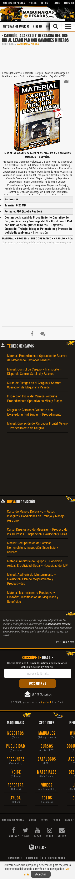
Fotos (47, 798)
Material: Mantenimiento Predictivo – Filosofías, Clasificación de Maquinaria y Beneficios (32, 597)
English (40, 847)
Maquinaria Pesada (27, 44)
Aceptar (40, 874)
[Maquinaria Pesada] (37, 13)
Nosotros (15, 733)
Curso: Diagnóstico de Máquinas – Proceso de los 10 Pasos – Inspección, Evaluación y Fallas (37, 531)
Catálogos (47, 759)
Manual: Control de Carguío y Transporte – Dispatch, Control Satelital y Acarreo (34, 371)
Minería (37, 27)
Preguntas (15, 759)
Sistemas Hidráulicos (15, 27)
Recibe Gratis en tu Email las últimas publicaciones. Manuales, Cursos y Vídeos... (37, 665)
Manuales (46, 733)
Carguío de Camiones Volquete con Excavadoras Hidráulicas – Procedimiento (34, 412)
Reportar (16, 785)
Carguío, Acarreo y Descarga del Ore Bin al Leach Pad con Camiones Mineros (35, 38)
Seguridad (45, 702)
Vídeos (46, 785)
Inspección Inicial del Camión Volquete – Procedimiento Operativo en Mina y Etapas (34, 398)
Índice (15, 772)
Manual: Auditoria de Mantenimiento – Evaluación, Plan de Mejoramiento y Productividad (31, 579)
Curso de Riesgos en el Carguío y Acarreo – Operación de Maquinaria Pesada (35, 385)
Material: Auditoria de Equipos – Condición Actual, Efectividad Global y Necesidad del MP (37, 563)
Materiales (47, 772)
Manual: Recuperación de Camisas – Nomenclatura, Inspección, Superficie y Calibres (32, 547)
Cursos (47, 746)
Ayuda (15, 798)
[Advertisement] (37, 58)
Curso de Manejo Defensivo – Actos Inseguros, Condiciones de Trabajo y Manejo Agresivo (36, 516)
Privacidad (32, 858)
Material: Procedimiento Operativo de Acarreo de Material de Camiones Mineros (37, 358)
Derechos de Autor (53, 858)
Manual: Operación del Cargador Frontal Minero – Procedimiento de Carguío (37, 425)
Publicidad (15, 746)
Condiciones (15, 858)
